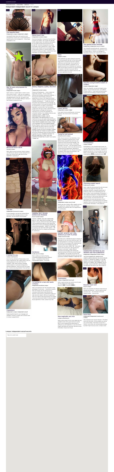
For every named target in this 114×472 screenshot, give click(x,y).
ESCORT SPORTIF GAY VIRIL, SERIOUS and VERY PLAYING (67, 234)
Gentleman (35, 252)
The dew (9, 209)
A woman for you (12, 255)
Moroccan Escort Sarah (14, 147)
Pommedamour (88, 143)
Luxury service (62, 108)
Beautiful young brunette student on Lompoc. (95, 83)
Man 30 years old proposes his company (17, 88)
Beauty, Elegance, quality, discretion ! (44, 87)
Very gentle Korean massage (93, 44)
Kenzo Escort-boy (38, 35)
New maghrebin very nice (66, 316)
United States (20, 4)
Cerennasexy (62, 278)
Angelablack (11, 310)
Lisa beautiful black (13, 32)
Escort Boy (87, 314)
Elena (59, 55)
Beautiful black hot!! (90, 285)
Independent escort (10, 4)
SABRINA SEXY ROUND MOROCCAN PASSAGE (40, 214)
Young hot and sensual (65, 134)
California (26, 4)
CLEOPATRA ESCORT (11, 2)
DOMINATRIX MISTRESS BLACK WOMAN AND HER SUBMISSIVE (94, 251)
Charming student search (92, 183)
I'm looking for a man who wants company (43, 283)
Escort (60, 200)
